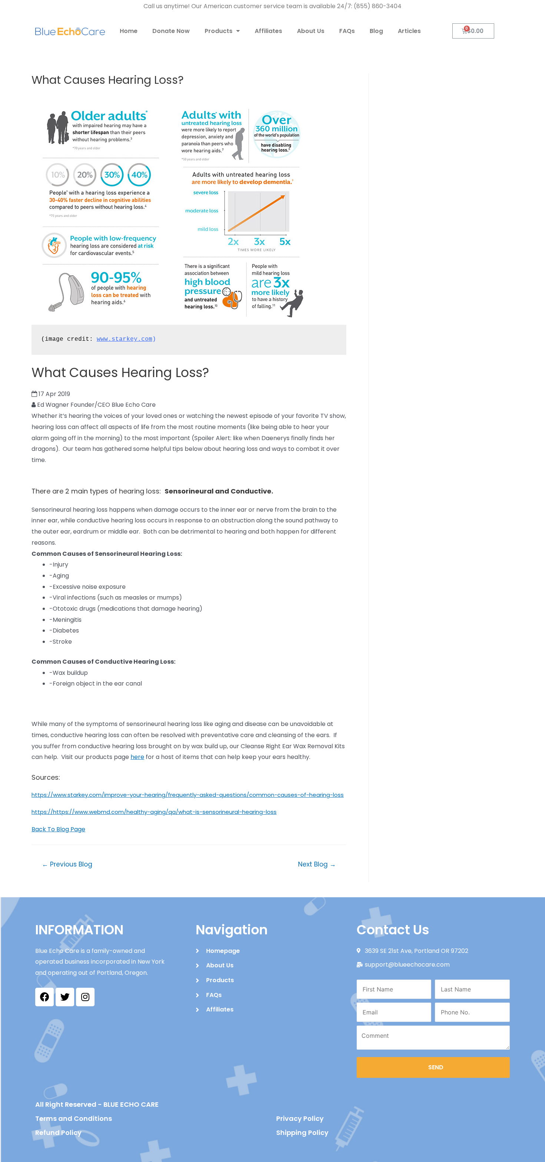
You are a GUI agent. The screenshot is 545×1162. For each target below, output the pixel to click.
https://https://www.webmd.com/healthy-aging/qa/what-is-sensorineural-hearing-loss (154, 812)
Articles (409, 31)
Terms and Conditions (73, 1118)
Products (218, 31)
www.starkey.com (124, 339)
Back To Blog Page (58, 829)
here (137, 757)
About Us (310, 31)
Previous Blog (67, 864)
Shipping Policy (302, 1132)
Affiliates (268, 31)
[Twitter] (65, 997)
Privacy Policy (300, 1118)
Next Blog (317, 864)
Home (129, 31)
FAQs (347, 31)
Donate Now (171, 31)
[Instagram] (85, 997)
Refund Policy (58, 1132)
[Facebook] (44, 997)
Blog (376, 31)
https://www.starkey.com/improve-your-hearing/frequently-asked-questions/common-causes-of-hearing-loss (188, 795)
